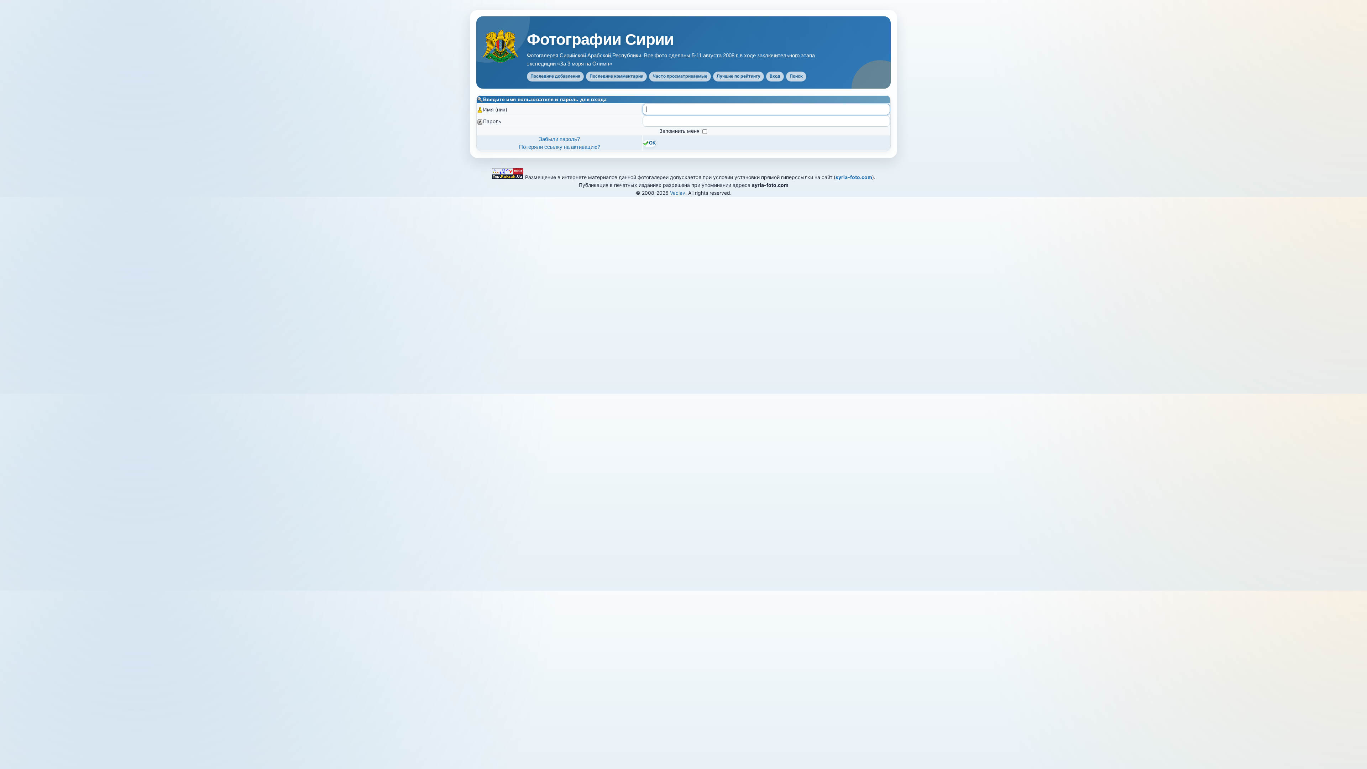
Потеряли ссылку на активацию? (559, 147)
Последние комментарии (616, 76)
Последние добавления (555, 76)
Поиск (796, 76)
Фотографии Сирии (600, 39)
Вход (775, 76)
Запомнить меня (680, 131)
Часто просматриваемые (680, 76)
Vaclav (677, 193)
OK (652, 143)
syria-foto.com (854, 177)
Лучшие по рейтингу (738, 76)
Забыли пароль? (559, 139)
